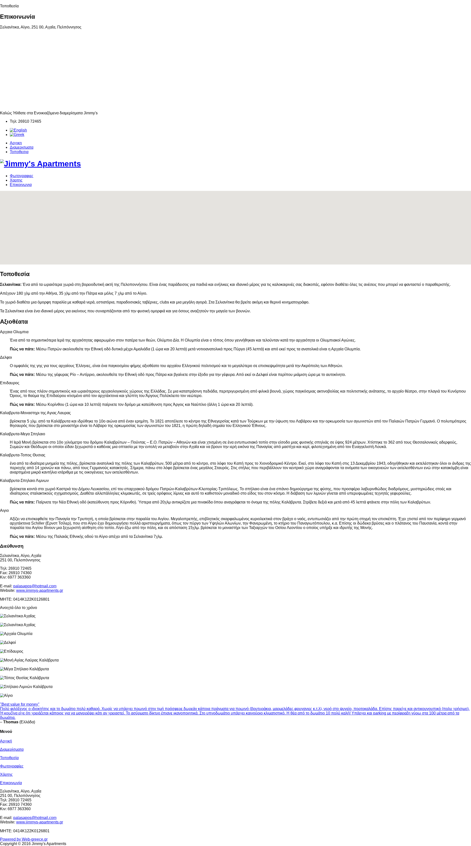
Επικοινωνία (11, 783)
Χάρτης (6, 774)
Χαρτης (16, 180)
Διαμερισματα (21, 147)
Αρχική (6, 741)
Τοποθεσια (19, 152)
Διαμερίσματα (12, 749)
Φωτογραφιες (21, 176)
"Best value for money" (19, 704)
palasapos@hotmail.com (34, 586)
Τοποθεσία (9, 758)
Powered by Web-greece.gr (24, 839)
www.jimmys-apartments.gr (39, 590)
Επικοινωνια (21, 185)
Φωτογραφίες (12, 766)
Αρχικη (16, 143)
